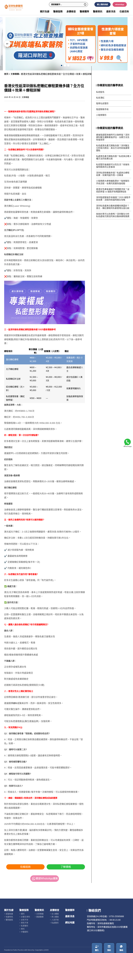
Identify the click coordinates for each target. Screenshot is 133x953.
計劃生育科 (25, 917)
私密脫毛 (100, 92)
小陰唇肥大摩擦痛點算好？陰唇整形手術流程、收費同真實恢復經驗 (112, 182)
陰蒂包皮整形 (102, 103)
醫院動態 (9, 920)
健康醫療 (40, 917)
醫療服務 (24, 910)
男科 (23, 929)
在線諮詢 (25, 866)
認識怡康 (9, 914)
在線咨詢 (124, 11)
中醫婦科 (24, 932)
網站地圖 (70, 922)
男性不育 (24, 923)
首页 (6, 74)
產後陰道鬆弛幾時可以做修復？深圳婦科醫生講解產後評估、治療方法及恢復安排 (112, 137)
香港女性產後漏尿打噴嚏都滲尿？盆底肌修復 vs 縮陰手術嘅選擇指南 (112, 190)
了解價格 (66, 866)
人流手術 (55, 920)
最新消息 (111, 11)
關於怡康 (9, 910)
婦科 (15, 703)
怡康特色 (9, 917)
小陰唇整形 (101, 115)
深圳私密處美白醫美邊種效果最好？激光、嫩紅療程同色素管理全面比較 (112, 207)
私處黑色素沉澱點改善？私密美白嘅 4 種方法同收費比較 (113, 157)
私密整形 (24, 926)
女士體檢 (55, 914)
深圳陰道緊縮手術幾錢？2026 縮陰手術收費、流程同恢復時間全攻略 (113, 198)
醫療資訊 (39, 910)
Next (7, 44)
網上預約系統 (102, 4)
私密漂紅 (100, 98)
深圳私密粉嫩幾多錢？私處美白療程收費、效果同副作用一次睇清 (112, 174)
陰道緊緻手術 (102, 109)
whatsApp (119, 4)
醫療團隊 (84, 11)
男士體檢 (55, 917)
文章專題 (15, 74)
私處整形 (55, 923)
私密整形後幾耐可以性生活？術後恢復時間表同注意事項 (112, 165)
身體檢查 (54, 910)
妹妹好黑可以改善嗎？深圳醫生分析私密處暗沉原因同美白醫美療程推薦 (112, 215)
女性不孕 (24, 920)
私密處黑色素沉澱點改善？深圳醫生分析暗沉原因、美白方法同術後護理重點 (112, 148)
